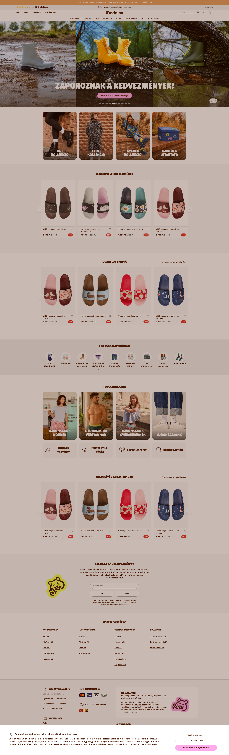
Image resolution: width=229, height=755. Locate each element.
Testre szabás (196, 740)
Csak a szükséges (196, 735)
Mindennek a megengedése (196, 747)
